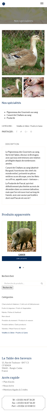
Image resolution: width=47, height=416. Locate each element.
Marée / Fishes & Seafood (11, 312)
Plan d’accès (8, 382)
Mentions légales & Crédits (15, 389)
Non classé (6, 316)
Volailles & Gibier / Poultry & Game (29, 126)
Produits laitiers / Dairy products (14, 324)
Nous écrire (8, 385)
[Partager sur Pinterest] (31, 131)
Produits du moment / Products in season (17, 320)
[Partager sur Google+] (26, 131)
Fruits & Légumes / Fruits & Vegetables (16, 308)
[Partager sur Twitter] (21, 131)
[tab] (12, 144)
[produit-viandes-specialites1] (23, 52)
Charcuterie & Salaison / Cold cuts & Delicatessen (20, 304)
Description (12, 144)
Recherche (7, 287)
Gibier (21, 254)
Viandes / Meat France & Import (14, 329)
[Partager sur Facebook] (17, 131)
